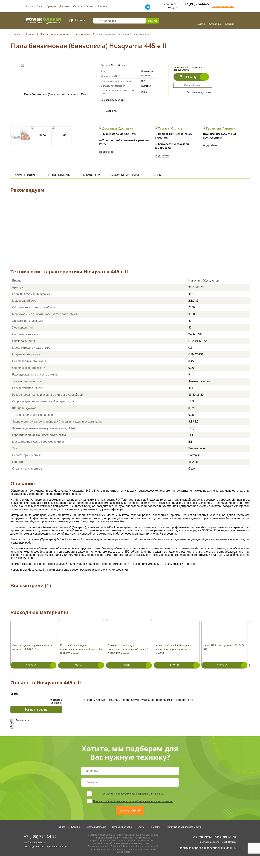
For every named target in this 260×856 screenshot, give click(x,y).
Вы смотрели (91, 175)
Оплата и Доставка (96, 827)
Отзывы (156, 175)
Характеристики (26, 175)
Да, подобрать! (130, 810)
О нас (39, 6)
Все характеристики (112, 99)
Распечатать (22, 720)
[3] (19, 58)
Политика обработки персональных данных (207, 847)
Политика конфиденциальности (184, 827)
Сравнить (108, 110)
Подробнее (106, 151)
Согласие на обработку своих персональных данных (133, 793)
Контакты (102, 6)
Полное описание (59, 175)
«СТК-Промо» (229, 842)
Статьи (141, 827)
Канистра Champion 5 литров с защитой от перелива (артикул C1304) (173, 649)
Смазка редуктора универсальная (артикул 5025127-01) (32, 647)
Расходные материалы (125, 175)
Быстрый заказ (192, 85)
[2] (15, 58)
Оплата (77, 6)
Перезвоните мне (223, 6)
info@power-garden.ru (35, 842)
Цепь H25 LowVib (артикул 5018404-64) (224, 647)
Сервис (89, 6)
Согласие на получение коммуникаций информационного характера (133, 801)
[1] (12, 58)
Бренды (51, 6)
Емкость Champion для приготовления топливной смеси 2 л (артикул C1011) (128, 649)
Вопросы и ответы (122, 827)
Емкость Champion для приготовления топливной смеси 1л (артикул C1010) (81, 649)
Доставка (64, 6)
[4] (22, 58)
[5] (25, 58)
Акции (29, 6)
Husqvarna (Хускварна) (203, 280)
